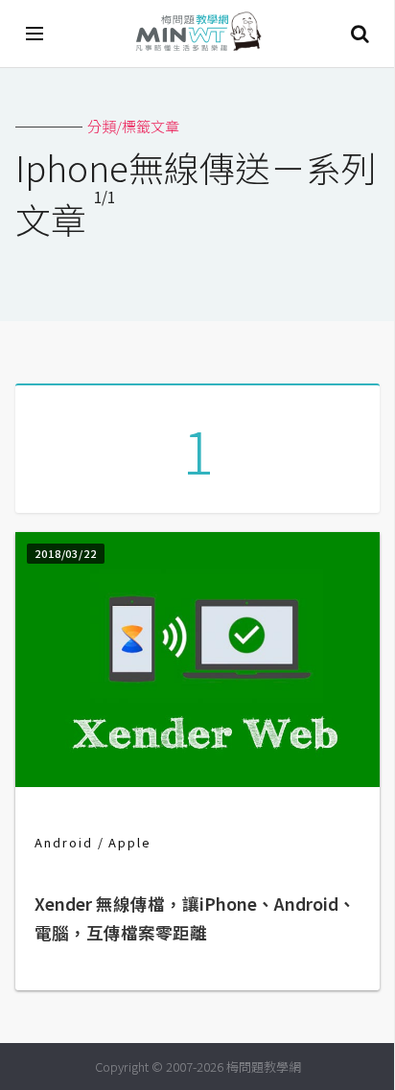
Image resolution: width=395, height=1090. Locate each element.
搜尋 (359, 33)
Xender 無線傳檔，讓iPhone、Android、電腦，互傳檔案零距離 (195, 918)
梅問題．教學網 (197, 34)
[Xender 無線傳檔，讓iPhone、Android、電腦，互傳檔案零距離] (197, 781)
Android (64, 842)
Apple (129, 842)
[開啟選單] (35, 33)
